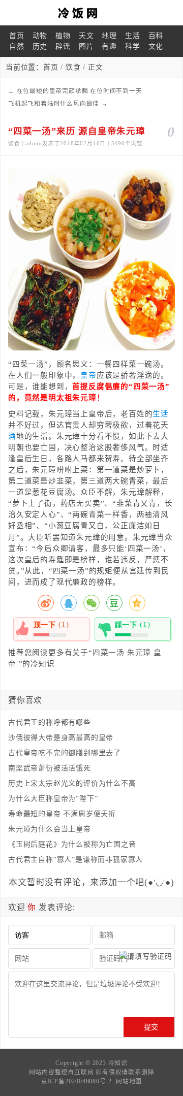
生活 (132, 36)
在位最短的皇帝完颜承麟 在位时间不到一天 (79, 90)
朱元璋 (139, 653)
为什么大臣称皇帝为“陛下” (53, 798)
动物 (40, 36)
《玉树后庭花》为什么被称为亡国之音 (72, 844)
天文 (86, 36)
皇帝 (88, 375)
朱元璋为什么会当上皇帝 (49, 829)
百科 (156, 36)
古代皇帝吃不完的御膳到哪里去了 (64, 753)
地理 (109, 36)
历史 (40, 46)
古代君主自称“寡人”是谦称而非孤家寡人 (75, 859)
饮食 (73, 67)
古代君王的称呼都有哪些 (49, 722)
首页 (16, 36)
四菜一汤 (109, 653)
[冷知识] (91, 13)
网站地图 (129, 1081)
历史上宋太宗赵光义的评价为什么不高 (72, 783)
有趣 (109, 46)
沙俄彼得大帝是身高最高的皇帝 (60, 738)
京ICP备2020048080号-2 (76, 1081)
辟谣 (63, 46)
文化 (156, 46)
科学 (132, 46)
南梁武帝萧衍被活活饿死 (49, 768)
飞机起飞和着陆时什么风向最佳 (53, 103)
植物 (63, 36)
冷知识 (118, 1063)
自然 (16, 46)
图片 (86, 46)
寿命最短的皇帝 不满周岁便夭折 (62, 814)
